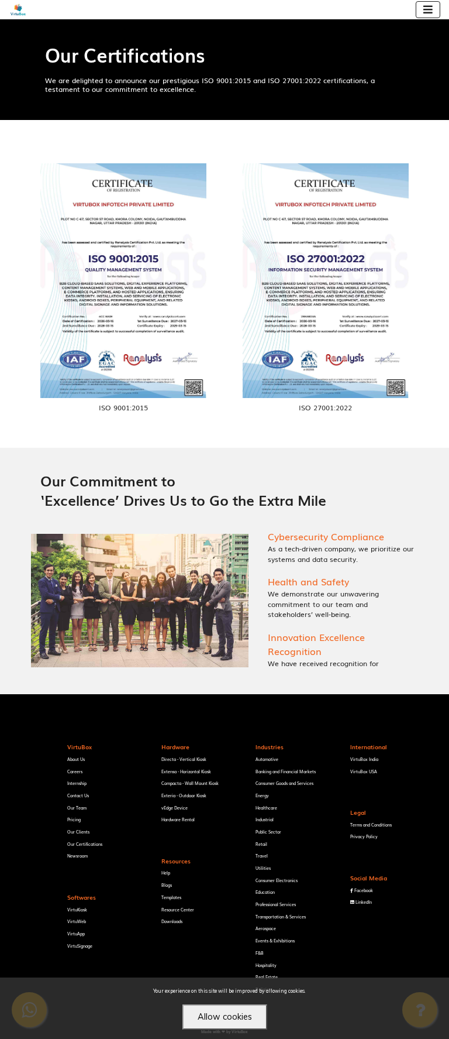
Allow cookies (225, 1016)
